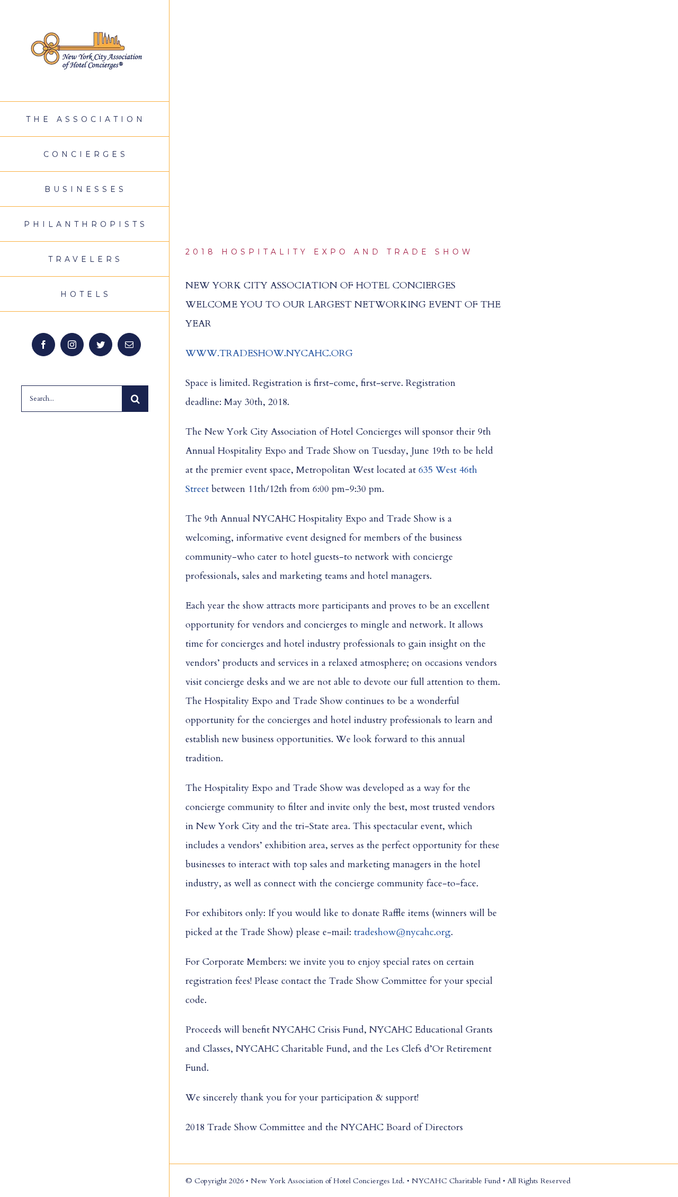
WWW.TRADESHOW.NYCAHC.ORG (269, 353)
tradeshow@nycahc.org (402, 932)
